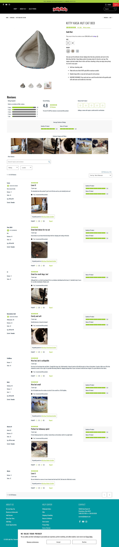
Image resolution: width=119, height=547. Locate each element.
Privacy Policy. (89, 537)
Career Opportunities (11, 525)
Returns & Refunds (47, 518)
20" (73, 43)
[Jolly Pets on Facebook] (3, 5)
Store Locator (45, 522)
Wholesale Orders (46, 509)
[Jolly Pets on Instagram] (9, 5)
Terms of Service (46, 528)
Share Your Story (10, 518)
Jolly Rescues (9, 515)
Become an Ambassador (12, 512)
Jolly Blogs (8, 522)
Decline (84, 542)
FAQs (43, 512)
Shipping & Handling (47, 515)
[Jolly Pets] (60, 10)
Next (111, 17)
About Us (23, 9)
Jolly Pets (10, 539)
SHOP (15, 9)
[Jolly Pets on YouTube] (6, 5)
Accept (59, 542)
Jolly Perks (32, 9)
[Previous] (9, 50)
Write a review (86, 27)
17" (68, 43)
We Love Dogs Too (10, 509)
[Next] (61, 50)
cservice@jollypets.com (84, 516)
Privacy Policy (45, 525)
